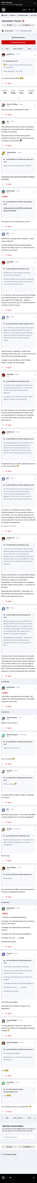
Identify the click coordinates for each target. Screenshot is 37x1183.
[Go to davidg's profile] (3, 829)
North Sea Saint (12, 735)
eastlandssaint (12, 717)
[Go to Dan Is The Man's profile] (3, 105)
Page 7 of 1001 (17, 49)
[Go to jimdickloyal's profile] (3, 31)
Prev (7, 49)
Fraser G (10, 953)
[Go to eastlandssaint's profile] (3, 718)
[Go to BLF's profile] (3, 234)
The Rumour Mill (25, 31)
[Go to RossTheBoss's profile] (3, 868)
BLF (8, 233)
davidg (9, 829)
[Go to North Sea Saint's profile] (3, 735)
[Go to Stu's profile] (3, 122)
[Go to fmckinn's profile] (3, 771)
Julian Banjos (11, 152)
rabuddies (10, 262)
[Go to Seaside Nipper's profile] (3, 1021)
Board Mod (24, 734)
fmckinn (9, 771)
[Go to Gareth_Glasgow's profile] (3, 1043)
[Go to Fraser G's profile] (3, 954)
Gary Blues (10, 1082)
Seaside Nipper (12, 1020)
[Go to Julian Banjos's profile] (3, 153)
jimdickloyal (9, 31)
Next (29, 49)
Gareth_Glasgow (12, 1042)
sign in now (11, 1131)
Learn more (4, 3)
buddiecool (11, 54)
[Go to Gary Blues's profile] (3, 1083)
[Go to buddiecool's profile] (3, 55)
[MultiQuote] (3, 83)
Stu (8, 121)
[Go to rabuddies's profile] (3, 262)
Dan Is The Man (12, 104)
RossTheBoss (11, 867)
